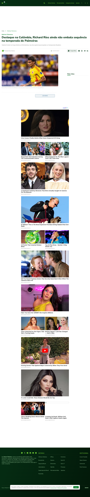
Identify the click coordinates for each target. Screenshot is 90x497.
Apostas (78, 3)
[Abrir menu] (2, 3)
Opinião (52, 467)
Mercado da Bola (60, 3)
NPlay (52, 457)
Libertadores (41, 467)
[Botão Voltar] (85, 3)
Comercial (82, 463)
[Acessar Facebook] (30, 453)
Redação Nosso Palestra (10, 50)
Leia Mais (45, 95)
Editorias (41, 453)
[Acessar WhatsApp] (22, 453)
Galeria (52, 460)
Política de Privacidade (62, 487)
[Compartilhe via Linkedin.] (87, 51)
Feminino (63, 457)
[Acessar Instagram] (27, 453)
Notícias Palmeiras (12, 31)
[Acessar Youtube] (33, 453)
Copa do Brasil (42, 463)
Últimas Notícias (51, 3)
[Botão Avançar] (87, 3)
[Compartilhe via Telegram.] (85, 51)
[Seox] (86, 488)
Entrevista (53, 463)
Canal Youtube (83, 457)
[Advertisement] (45, 18)
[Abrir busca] (44, 3)
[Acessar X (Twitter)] (25, 453)
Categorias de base (70, 3)
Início (3, 31)
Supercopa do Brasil (43, 470)
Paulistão (40, 474)
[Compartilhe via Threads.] (82, 51)
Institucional (84, 453)
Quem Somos (83, 460)
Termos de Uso (53, 487)
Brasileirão (41, 460)
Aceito (76, 487)
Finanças (63, 467)
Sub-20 (63, 460)
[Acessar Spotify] (36, 453)
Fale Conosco (83, 467)
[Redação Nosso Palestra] (3, 50)
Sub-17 (63, 463)
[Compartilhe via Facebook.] (79, 51)
